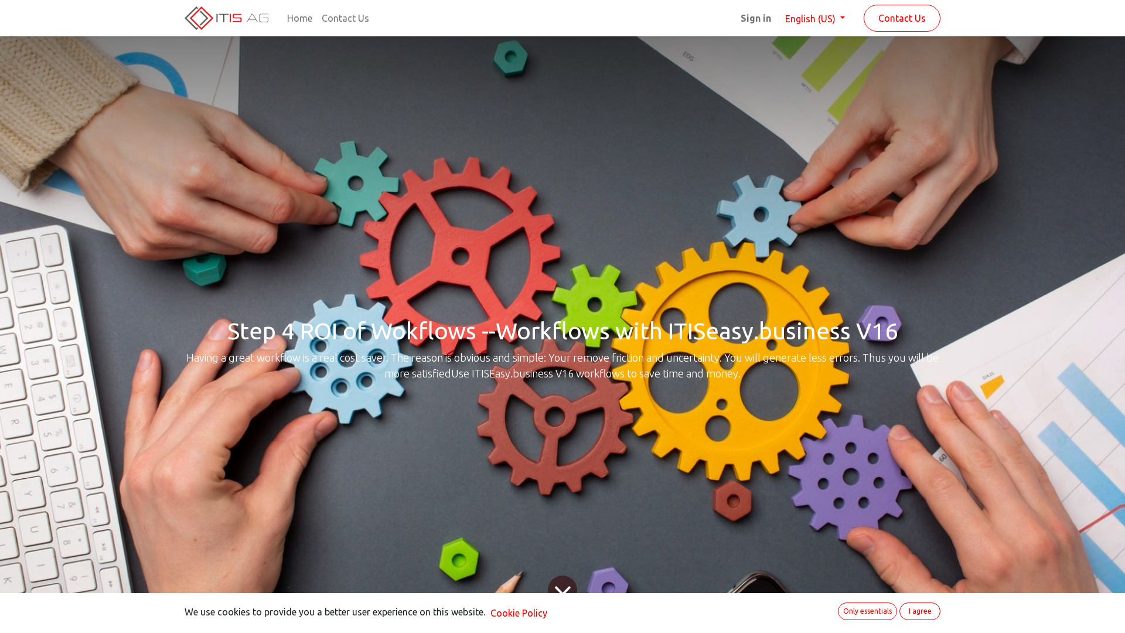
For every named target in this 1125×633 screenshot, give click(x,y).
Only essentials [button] (867, 611)
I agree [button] (920, 611)
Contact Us (902, 18)
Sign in (756, 18)
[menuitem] (299, 18)
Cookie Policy (518, 613)
